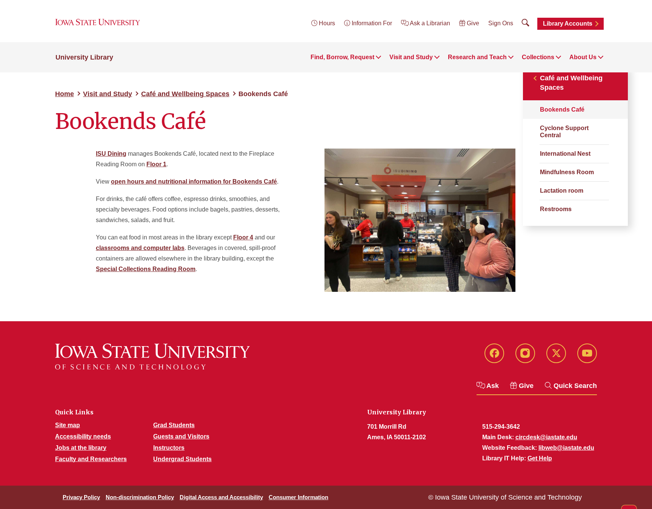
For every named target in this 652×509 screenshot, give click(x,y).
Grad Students (174, 425)
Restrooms (556, 209)
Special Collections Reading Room (145, 269)
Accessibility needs (83, 436)
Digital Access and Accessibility (221, 497)
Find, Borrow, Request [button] (342, 57)
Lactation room (561, 190)
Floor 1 (156, 164)
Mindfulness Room (567, 172)
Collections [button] (538, 57)
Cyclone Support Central (564, 131)
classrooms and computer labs (140, 248)
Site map (67, 425)
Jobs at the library (80, 448)
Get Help (539, 458)
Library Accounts (567, 23)
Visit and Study (107, 94)
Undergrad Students (182, 459)
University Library (84, 57)
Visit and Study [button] (411, 57)
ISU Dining (111, 153)
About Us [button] (583, 57)
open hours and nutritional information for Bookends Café (194, 181)
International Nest (565, 153)
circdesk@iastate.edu (546, 437)
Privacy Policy (81, 497)
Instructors (169, 448)
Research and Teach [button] (477, 57)
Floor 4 (243, 237)
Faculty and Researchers (91, 459)
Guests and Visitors (181, 436)
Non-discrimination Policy (140, 497)
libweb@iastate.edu (566, 448)
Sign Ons (500, 23)
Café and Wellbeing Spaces (185, 94)
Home (64, 94)
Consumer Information (298, 497)
